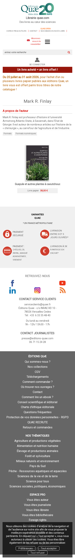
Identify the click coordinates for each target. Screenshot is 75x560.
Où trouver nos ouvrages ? (37, 387)
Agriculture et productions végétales (37, 441)
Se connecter (37, 64)
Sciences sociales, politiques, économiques (37, 486)
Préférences (25, 548)
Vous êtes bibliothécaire (37, 515)
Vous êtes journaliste (37, 505)
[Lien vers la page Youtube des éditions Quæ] (62, 283)
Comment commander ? (38, 382)
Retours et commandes (37, 427)
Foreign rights (37, 520)
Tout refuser (37, 552)
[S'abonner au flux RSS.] (62, 290)
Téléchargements (38, 376)
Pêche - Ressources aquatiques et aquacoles (38, 471)
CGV (37, 372)
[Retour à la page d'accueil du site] (37, 9)
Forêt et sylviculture (37, 456)
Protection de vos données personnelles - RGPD (37, 417)
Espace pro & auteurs (16, 31)
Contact (33, 31)
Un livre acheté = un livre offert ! (37, 69)
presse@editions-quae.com (37, 338)
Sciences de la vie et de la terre (37, 476)
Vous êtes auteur (37, 500)
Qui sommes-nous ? (37, 361)
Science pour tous (37, 481)
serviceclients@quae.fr (37, 304)
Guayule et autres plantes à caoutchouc (37, 184)
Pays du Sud (37, 466)
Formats (7, 133)
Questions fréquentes (38, 412)
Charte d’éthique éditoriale (37, 407)
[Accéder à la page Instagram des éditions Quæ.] (37, 290)
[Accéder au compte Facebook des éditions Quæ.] (12, 283)
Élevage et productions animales (37, 451)
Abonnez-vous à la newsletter (36, 41)
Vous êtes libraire (37, 510)
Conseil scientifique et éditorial (37, 402)
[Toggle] (47, 42)
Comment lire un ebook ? (37, 397)
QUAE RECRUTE (37, 422)
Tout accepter (49, 548)
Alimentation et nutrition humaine (37, 446)
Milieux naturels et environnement (37, 461)
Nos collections (37, 366)
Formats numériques (26, 133)
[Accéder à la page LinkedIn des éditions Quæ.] (12, 290)
